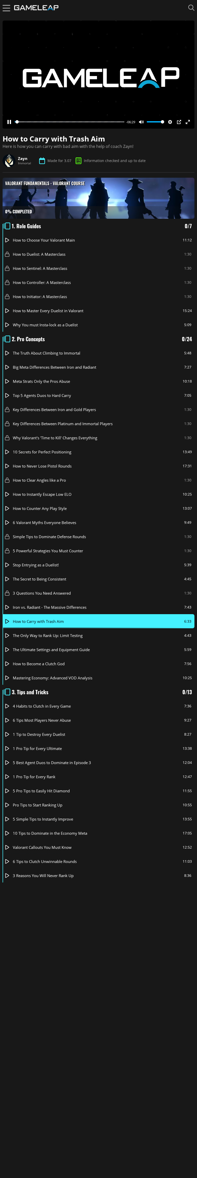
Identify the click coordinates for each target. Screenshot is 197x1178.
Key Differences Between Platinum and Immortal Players (63, 423)
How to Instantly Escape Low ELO (42, 494)
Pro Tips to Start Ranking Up (37, 804)
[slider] (69, 121)
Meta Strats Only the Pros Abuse (41, 381)
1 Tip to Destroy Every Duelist (39, 734)
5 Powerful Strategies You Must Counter (48, 550)
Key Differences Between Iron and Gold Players (54, 409)
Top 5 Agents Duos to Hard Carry (42, 395)
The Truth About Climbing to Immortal (46, 352)
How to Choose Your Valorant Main (44, 239)
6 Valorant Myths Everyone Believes (44, 522)
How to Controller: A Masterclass (42, 282)
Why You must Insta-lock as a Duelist (45, 324)
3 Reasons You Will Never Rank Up (43, 875)
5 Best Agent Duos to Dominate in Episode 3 (52, 762)
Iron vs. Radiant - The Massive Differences (49, 607)
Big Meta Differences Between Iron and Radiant (54, 366)
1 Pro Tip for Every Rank (34, 776)
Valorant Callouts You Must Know (42, 847)
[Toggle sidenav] (6, 8)
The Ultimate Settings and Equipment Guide (51, 649)
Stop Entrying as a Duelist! (36, 564)
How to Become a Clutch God (39, 663)
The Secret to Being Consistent (39, 578)
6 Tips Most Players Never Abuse (42, 720)
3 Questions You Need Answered (42, 592)
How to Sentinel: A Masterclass (40, 268)
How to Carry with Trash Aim (38, 621)
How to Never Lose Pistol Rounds (42, 465)
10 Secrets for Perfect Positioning (42, 451)
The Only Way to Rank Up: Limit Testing (48, 635)
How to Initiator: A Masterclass (40, 296)
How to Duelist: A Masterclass (39, 253)
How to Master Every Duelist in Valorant (48, 310)
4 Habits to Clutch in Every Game (42, 705)
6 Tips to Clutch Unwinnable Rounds (45, 861)
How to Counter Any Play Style (40, 508)
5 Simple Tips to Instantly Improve (43, 818)
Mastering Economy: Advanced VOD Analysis (52, 677)
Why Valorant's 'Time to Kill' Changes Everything (55, 437)
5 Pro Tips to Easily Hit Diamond (41, 790)
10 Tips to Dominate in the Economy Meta (50, 832)
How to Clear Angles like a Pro (39, 479)
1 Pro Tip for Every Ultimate (37, 748)
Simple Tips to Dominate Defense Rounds (49, 536)
